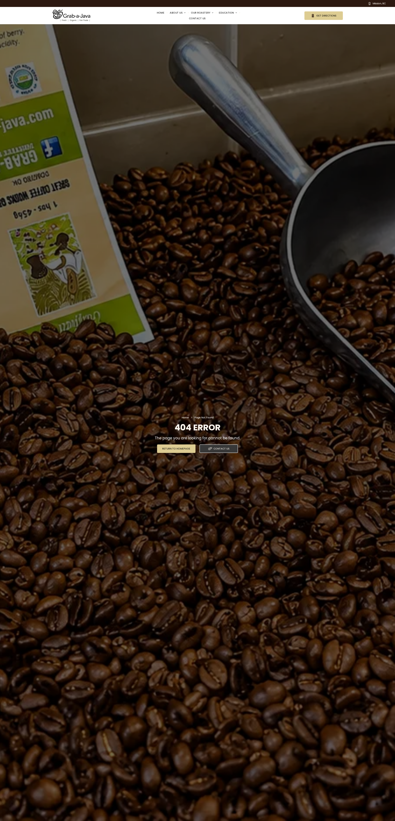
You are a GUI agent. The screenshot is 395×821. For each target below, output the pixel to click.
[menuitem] (160, 13)
